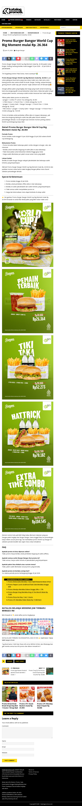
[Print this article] (27, 59)
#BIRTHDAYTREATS (31, 27)
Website (4, 753)
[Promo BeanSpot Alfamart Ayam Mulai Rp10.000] (60, 80)
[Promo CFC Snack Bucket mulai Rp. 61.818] (28, 694)
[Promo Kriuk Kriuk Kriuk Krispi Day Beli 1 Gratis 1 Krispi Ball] (10, 694)
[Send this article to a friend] (23, 59)
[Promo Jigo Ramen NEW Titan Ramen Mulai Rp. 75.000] (60, 71)
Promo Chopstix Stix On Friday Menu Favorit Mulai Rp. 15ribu (72, 52)
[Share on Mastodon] (36, 59)
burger (9, 661)
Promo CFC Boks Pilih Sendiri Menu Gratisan (71, 41)
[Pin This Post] (18, 59)
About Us (31, 770)
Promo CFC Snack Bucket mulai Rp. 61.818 (26, 706)
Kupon (75, 20)
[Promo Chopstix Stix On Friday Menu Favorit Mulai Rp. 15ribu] (60, 52)
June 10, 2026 (9, 50)
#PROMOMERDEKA (7, 27)
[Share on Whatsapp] (32, 59)
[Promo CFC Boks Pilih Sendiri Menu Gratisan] (60, 42)
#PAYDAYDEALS (44, 27)
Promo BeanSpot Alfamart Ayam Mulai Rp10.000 (71, 79)
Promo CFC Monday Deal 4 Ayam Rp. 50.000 (45, 706)
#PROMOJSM (19, 27)
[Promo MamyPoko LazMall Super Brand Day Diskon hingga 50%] (60, 62)
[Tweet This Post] (9, 59)
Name (4, 741)
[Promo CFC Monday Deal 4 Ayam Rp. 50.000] (45, 694)
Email (4, 747)
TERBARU (28, 20)
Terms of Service (34, 772)
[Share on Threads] (50, 59)
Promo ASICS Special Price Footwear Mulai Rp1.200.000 (70, 90)
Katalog (47, 20)
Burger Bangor (20, 50)
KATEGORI (37, 20)
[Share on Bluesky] (46, 59)
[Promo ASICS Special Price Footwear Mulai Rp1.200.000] (60, 90)
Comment (5, 726)
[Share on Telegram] (41, 59)
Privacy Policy (33, 774)
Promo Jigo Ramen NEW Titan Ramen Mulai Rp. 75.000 (71, 70)
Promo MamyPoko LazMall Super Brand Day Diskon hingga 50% (71, 61)
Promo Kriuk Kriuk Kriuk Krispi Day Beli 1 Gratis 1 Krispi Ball (10, 706)
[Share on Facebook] (4, 59)
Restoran (57, 20)
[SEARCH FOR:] (70, 27)
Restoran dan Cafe (17, 33)
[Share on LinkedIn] (13, 59)
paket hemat (20, 661)
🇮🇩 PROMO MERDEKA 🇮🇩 (15, 20)
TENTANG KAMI (6, 24)
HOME (3, 20)
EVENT (68, 20)
